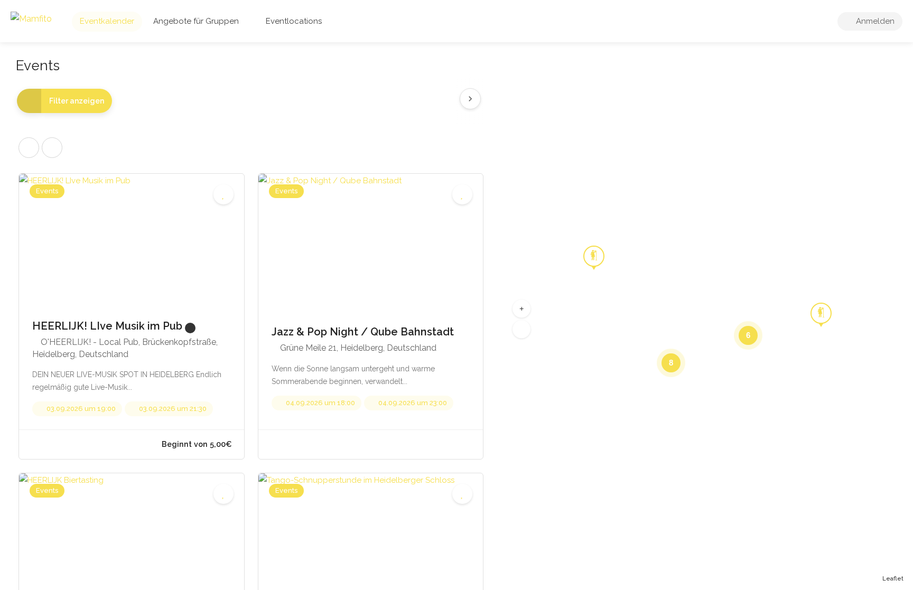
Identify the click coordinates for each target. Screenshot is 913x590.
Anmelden (874, 21)
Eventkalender (107, 21)
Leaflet (892, 578)
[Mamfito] (31, 18)
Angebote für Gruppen (196, 21)
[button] (521, 308)
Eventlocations (294, 21)
